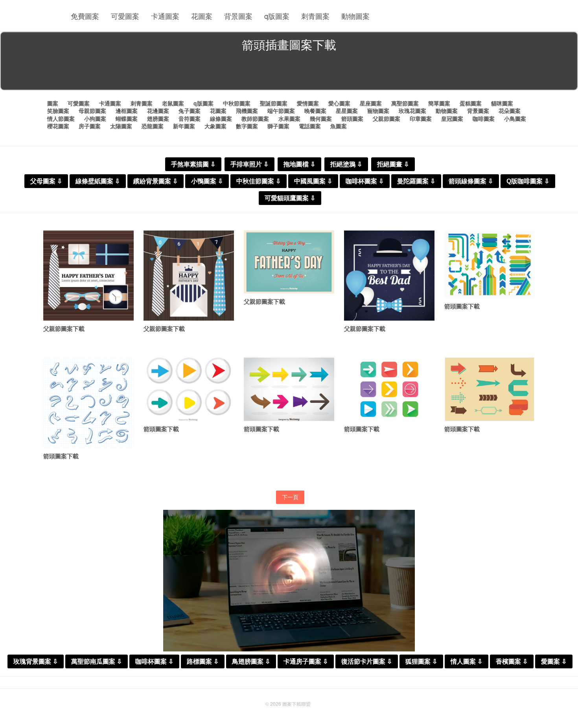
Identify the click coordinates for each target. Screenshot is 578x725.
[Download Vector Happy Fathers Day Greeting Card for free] (88, 276)
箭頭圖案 (352, 118)
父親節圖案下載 (64, 328)
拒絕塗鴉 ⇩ (346, 164)
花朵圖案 (510, 110)
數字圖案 (247, 126)
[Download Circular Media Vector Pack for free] (189, 389)
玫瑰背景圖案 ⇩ (35, 661)
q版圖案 (276, 16)
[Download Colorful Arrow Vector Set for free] (289, 389)
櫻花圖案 (58, 126)
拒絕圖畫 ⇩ (393, 164)
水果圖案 (289, 118)
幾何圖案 (321, 118)
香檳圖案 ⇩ (512, 661)
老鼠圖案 (173, 103)
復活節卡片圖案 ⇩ (366, 661)
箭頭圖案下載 (462, 306)
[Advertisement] (289, 72)
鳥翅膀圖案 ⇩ (251, 661)
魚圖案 (338, 126)
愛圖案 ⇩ (554, 661)
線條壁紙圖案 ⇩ (97, 181)
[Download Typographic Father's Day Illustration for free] (289, 262)
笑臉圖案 (58, 110)
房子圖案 (90, 126)
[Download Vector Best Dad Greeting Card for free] (389, 276)
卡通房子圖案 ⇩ (305, 661)
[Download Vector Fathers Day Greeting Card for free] (189, 276)
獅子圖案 (278, 126)
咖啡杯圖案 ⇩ (365, 181)
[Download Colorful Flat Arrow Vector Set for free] (489, 264)
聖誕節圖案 (273, 103)
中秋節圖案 (236, 103)
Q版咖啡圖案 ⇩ (527, 181)
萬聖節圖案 (405, 103)
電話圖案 (310, 126)
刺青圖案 (315, 16)
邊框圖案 (127, 110)
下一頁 (290, 497)
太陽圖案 (121, 126)
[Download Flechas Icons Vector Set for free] (389, 389)
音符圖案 (190, 118)
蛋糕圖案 (471, 103)
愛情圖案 (308, 103)
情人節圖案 (61, 118)
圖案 (52, 103)
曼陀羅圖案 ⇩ (416, 181)
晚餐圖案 (315, 110)
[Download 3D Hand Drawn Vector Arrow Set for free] (88, 403)
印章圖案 (421, 118)
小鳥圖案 (515, 118)
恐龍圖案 (153, 126)
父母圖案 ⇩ (46, 181)
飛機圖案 (247, 110)
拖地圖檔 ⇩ (299, 164)
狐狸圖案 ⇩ (421, 661)
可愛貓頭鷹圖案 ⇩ (290, 198)
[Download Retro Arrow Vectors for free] (489, 389)
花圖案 (201, 16)
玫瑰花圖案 (412, 110)
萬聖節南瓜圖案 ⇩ (96, 661)
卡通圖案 (165, 16)
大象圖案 (215, 126)
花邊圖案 (158, 110)
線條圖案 (221, 118)
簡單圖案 (439, 103)
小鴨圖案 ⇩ (207, 181)
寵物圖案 (378, 110)
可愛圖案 (125, 16)
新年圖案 (184, 126)
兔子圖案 (190, 110)
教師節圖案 (255, 118)
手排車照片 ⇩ (249, 164)
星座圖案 (371, 103)
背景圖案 (238, 16)
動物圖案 (355, 16)
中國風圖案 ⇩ (313, 181)
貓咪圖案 (502, 103)
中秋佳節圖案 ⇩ (258, 181)
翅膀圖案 (158, 118)
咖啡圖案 (484, 118)
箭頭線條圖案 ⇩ (471, 181)
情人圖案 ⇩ (466, 661)
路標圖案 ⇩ (203, 661)
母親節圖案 (92, 110)
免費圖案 (85, 16)
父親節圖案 (386, 118)
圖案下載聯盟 (296, 703)
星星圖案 (347, 110)
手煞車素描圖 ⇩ (193, 164)
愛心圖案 (339, 103)
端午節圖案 (281, 110)
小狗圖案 (95, 118)
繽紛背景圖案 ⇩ (155, 181)
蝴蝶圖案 (127, 118)
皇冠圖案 (452, 118)
